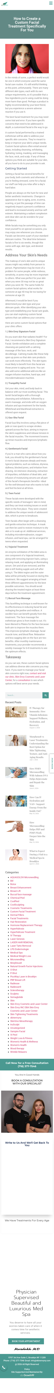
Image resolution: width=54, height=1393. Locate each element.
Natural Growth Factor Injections (26, 966)
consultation (24, 680)
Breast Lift (15, 891)
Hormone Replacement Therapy (26, 925)
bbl (11, 880)
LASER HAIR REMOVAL (21, 942)
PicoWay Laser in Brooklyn (23, 976)
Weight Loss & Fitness (21, 1038)
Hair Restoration (18, 921)
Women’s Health (18, 1045)
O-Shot (13, 969)
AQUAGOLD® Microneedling (24, 877)
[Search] (45, 695)
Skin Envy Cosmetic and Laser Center (29, 1004)
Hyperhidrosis (17, 928)
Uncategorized (17, 1028)
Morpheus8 (16, 963)
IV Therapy (15, 935)
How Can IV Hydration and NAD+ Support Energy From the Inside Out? (38, 804)
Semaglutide (16, 997)
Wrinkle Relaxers (18, 1052)
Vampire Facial (17, 1031)
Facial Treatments (19, 918)
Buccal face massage (21, 894)
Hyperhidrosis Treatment (22, 932)
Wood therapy (17, 1048)
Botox (13, 884)
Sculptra (14, 993)
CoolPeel (14, 901)
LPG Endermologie (19, 949)
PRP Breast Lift (17, 980)
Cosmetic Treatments (21, 908)
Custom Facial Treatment (23, 911)
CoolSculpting (17, 904)
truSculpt (14, 1024)
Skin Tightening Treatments (24, 1014)
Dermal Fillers (17, 915)
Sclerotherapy (17, 990)
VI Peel (13, 1034)
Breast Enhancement (20, 887)
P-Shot (13, 973)
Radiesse (14, 983)
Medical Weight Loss (20, 956)
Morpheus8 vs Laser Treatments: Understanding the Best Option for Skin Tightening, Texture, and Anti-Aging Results (39, 747)
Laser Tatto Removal (20, 945)
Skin (12, 1000)
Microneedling (17, 959)
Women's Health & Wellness (24, 1041)
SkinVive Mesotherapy (21, 1021)
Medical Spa (16, 952)
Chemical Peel (17, 898)
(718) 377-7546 (27, 1066)
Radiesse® (15, 987)
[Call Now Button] (3, 1367)
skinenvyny (15, 1017)
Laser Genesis (17, 939)
